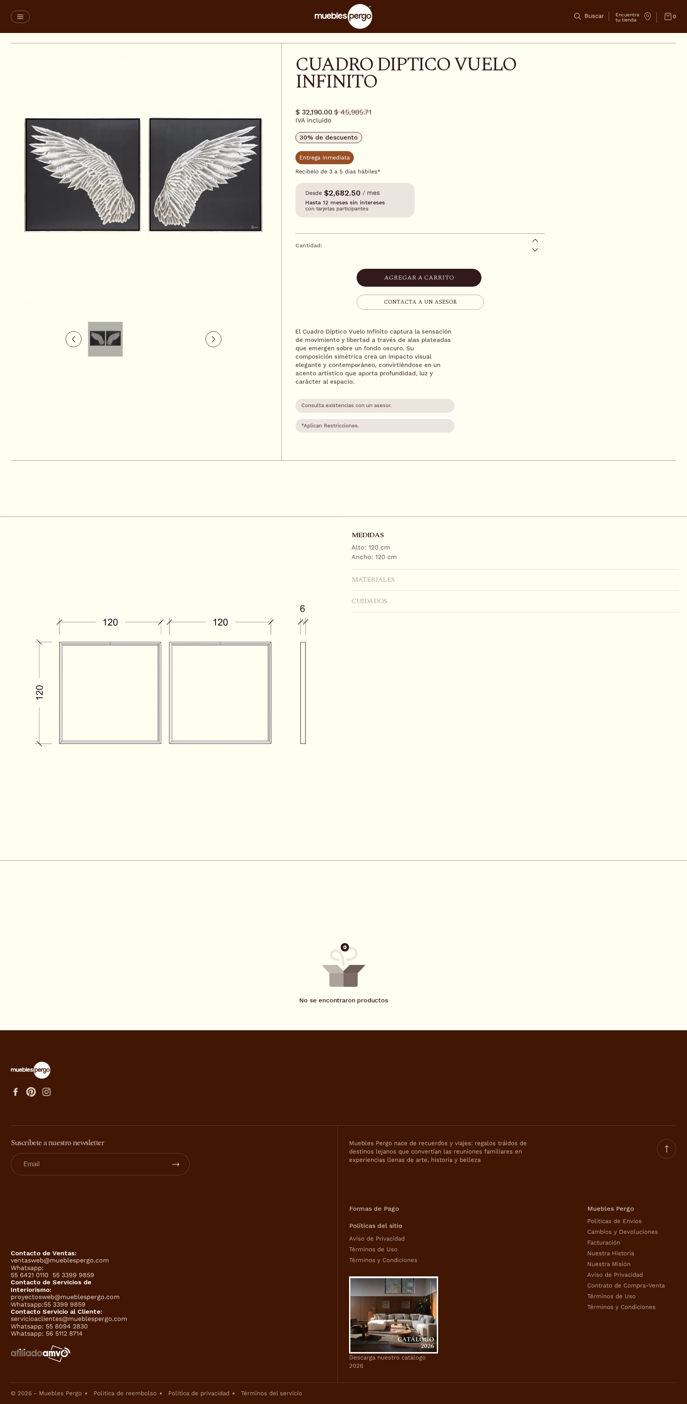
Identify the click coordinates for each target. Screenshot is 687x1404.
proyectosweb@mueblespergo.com (65, 1297)
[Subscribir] (175, 1164)
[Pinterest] (31, 1092)
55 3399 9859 (73, 1275)
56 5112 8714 (64, 1333)
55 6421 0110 (30, 1275)
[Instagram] (46, 1092)
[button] (20, 16)
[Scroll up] (666, 1149)
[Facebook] (15, 1092)
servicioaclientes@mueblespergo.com (69, 1318)
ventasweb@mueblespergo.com (60, 1260)
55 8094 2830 (67, 1326)
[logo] (343, 16)
